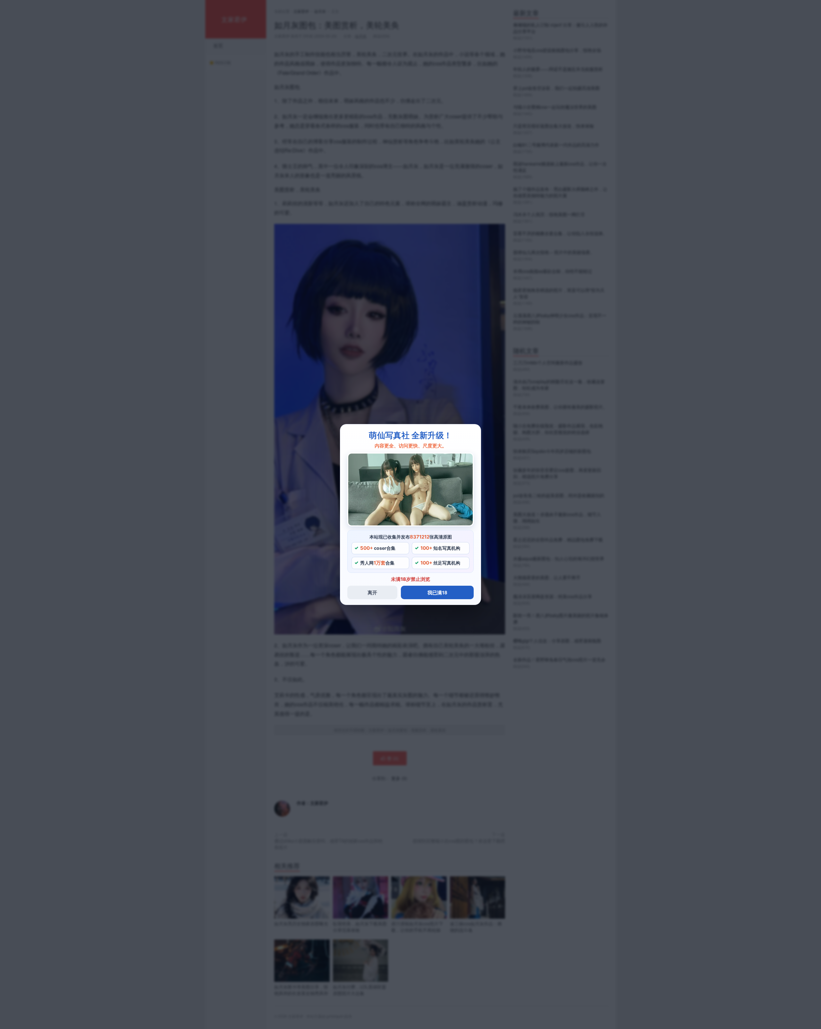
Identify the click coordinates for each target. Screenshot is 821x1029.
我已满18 (437, 592)
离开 (372, 592)
